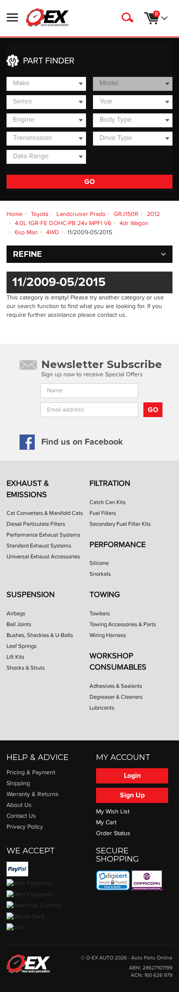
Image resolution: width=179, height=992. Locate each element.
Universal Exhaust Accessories (43, 556)
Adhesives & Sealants (116, 686)
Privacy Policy (25, 826)
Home (15, 214)
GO (89, 181)
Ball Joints (19, 624)
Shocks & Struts (26, 667)
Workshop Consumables (118, 661)
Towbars (100, 613)
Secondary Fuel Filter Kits (120, 524)
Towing (105, 594)
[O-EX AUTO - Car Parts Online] (28, 963)
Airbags (16, 613)
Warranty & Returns (33, 794)
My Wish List (112, 811)
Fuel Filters (103, 513)
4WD (52, 232)
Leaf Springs (21, 646)
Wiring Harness (108, 635)
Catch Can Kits (108, 502)
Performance (118, 544)
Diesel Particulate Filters (36, 524)
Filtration (110, 483)
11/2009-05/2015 (89, 232)
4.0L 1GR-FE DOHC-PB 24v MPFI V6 (63, 223)
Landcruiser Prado (81, 214)
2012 (153, 214)
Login (132, 775)
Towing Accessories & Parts (123, 624)
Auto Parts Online (151, 958)
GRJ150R (126, 214)
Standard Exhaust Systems (39, 545)
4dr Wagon (134, 223)
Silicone (99, 563)
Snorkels (100, 574)
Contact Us (21, 816)
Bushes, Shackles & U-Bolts (40, 635)
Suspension (31, 594)
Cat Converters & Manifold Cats (45, 513)
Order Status (113, 833)
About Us (19, 805)
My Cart (106, 822)
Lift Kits (15, 657)
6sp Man (26, 232)
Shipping (18, 783)
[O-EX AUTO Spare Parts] (47, 17)
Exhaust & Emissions (28, 489)
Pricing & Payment (31, 772)
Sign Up (132, 795)
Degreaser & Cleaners (116, 696)
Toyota (39, 214)
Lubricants (102, 707)
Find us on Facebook (82, 442)
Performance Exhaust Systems (43, 534)
